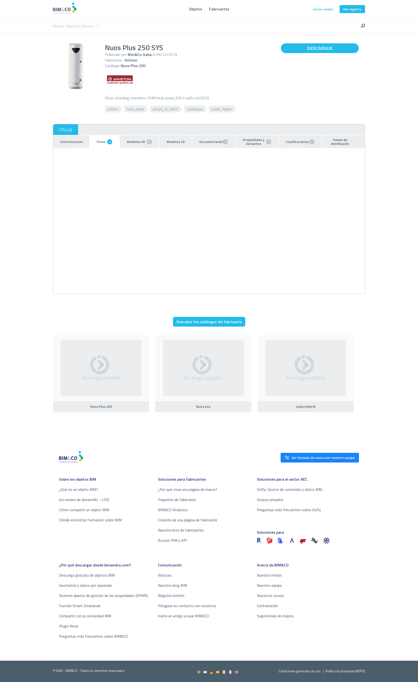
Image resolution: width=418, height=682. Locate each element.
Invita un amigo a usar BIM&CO (183, 616)
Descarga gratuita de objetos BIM (87, 575)
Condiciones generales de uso (299, 671)
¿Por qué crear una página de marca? (187, 489)
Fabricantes (219, 9)
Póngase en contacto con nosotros (187, 606)
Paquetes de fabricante (177, 499)
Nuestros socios (270, 595)
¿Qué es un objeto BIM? (78, 489)
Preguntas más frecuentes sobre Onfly (289, 510)
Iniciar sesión (323, 9)
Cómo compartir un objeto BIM (84, 510)
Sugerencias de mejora (275, 616)
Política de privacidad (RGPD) (345, 671)
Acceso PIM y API (172, 540)
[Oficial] (65, 129)
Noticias (165, 575)
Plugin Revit (69, 626)
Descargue (320, 48)
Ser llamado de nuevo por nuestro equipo (323, 457)
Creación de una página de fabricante (187, 520)
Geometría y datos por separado (85, 585)
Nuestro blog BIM (172, 585)
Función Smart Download (79, 606)
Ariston (131, 60)
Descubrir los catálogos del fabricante (209, 322)
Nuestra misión (269, 575)
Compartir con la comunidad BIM (85, 616)
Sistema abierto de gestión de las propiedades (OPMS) (103, 595)
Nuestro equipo (269, 585)
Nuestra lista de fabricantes (181, 530)
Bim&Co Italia (140, 54)
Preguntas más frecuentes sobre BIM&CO (93, 636)
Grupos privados (270, 499)
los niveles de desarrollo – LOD (84, 499)
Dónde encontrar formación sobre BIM (90, 520)
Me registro (352, 9)
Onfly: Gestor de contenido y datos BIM (289, 489)
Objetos (195, 9)
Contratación (267, 606)
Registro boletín (171, 595)
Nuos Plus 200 (133, 66)
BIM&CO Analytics (173, 510)
